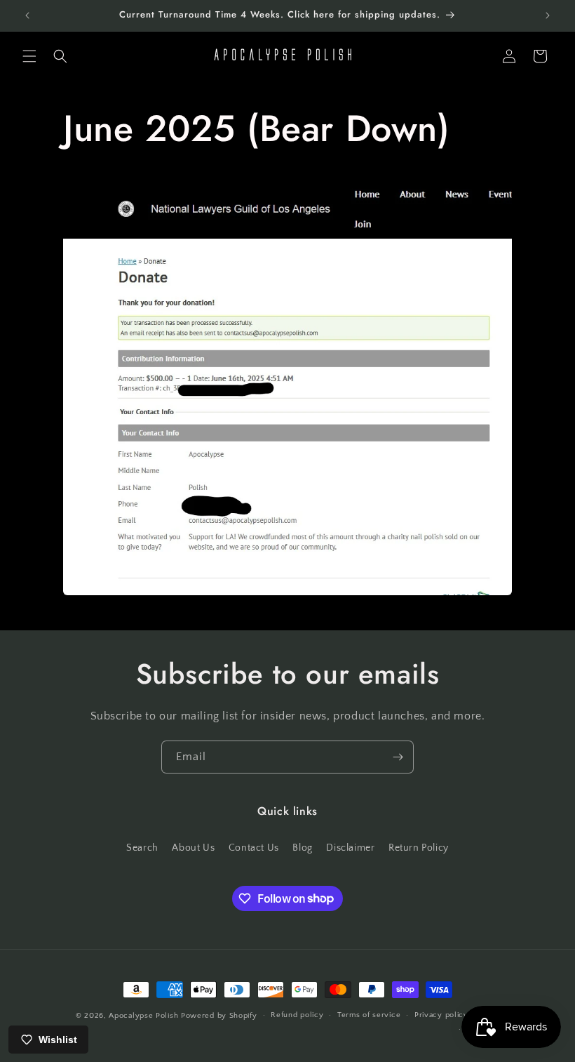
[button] (29, 56)
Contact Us (254, 848)
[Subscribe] (397, 757)
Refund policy (297, 1015)
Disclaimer (350, 848)
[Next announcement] (547, 15)
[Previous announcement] (27, 15)
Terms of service (368, 1015)
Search (142, 848)
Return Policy (418, 848)
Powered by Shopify (219, 1015)
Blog (302, 848)
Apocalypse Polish (143, 1015)
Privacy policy (441, 1015)
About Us (193, 848)
